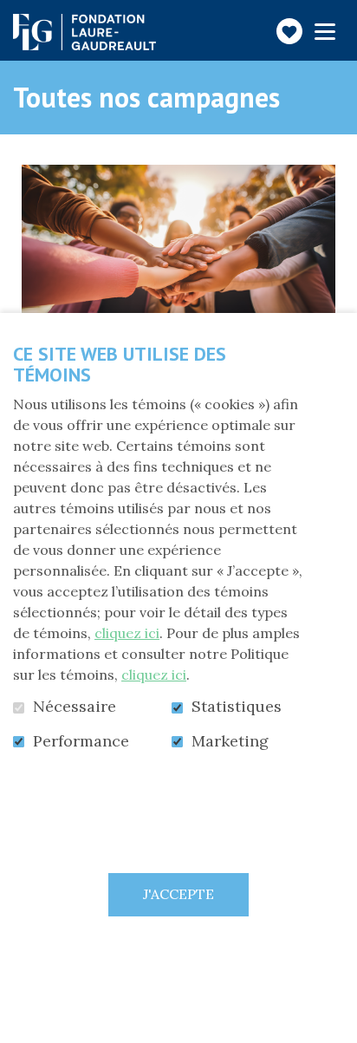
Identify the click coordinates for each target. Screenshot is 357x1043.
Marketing (230, 741)
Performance (81, 741)
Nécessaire (74, 706)
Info (258, 274)
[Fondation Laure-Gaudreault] (84, 32)
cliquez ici (126, 633)
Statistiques (236, 706)
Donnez (101, 274)
